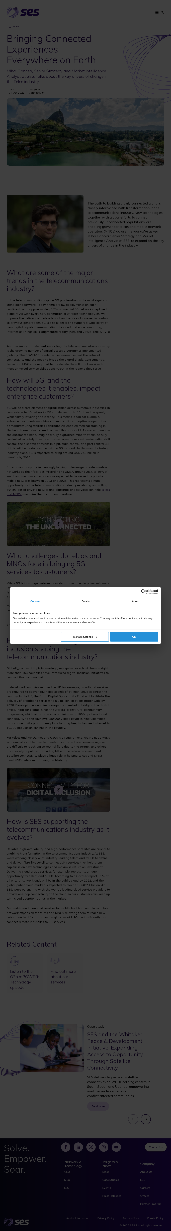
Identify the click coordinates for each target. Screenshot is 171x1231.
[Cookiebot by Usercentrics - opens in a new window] (143, 591)
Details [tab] (85, 601)
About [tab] (135, 601)
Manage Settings (83, 636)
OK (134, 636)
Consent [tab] (35, 601)
